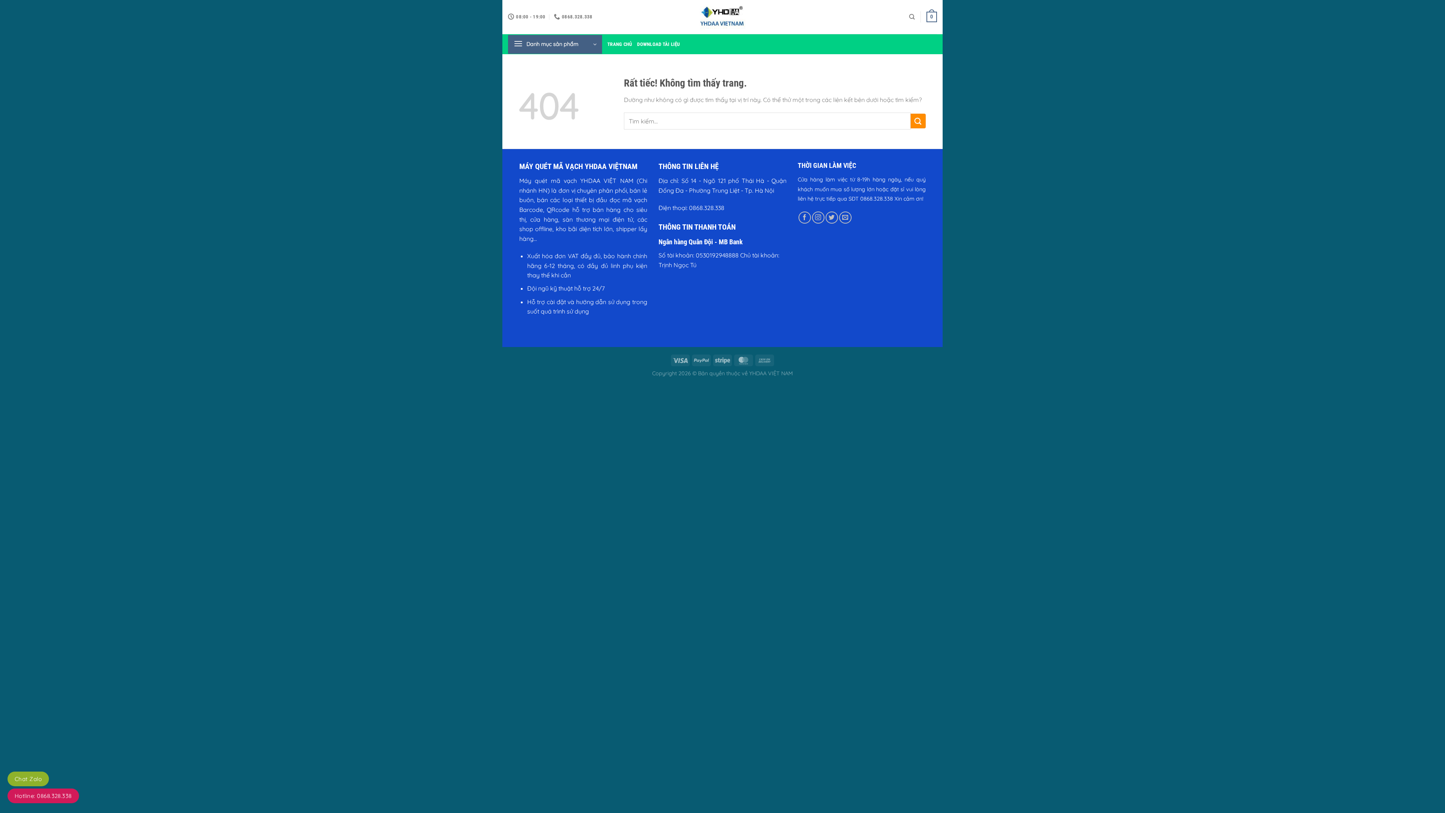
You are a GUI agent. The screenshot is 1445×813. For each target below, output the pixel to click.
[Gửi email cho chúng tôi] (845, 218)
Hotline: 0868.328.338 (43, 795)
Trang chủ (619, 44)
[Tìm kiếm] (912, 17)
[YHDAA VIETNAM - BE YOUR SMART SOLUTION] (722, 17)
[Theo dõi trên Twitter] (832, 218)
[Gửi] (918, 121)
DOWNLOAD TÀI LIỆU (658, 44)
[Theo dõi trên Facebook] (805, 218)
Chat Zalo (28, 779)
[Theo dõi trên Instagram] (818, 218)
